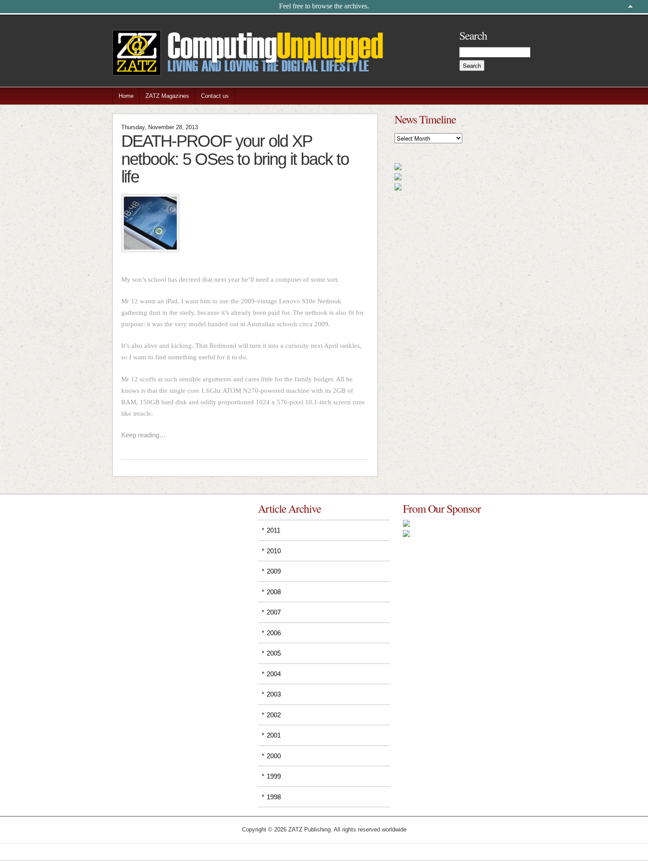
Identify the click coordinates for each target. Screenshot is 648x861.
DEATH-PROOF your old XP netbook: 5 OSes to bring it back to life (235, 158)
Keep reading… (143, 435)
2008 (274, 592)
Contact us (215, 96)
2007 (274, 612)
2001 (274, 735)
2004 (274, 674)
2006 (274, 633)
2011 (273, 530)
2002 (274, 715)
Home (126, 96)
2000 (274, 756)
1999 (274, 776)
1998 (274, 797)
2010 (274, 551)
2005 (274, 653)
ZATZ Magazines (167, 96)
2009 (274, 571)
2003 (274, 694)
